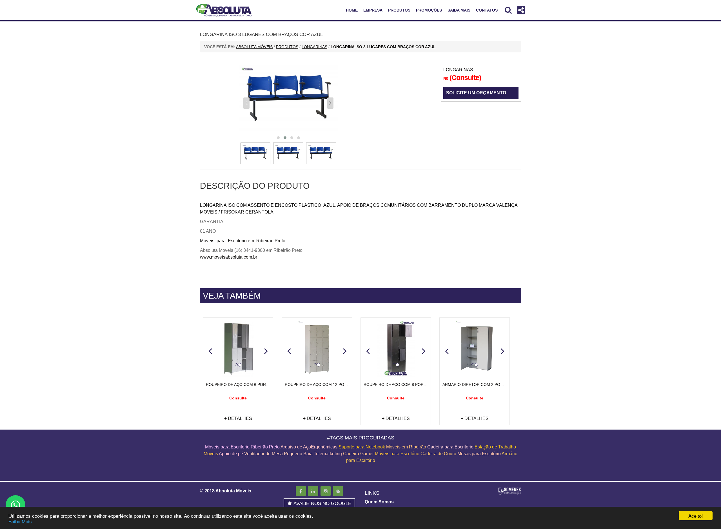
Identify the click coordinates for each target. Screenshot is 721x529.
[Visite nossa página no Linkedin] (313, 491)
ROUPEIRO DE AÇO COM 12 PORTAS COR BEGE (330, 384)
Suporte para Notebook (362, 446)
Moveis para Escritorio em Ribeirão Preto (242, 240)
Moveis (211, 453)
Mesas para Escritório (479, 453)
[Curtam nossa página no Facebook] (301, 491)
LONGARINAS (458, 69)
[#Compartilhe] (521, 10)
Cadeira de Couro (438, 453)
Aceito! (695, 515)
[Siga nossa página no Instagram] (326, 491)
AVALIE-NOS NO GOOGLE (322, 503)
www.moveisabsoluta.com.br (228, 257)
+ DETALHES (238, 418)
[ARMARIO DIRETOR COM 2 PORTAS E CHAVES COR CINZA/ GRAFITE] (474, 349)
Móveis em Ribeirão (406, 446)
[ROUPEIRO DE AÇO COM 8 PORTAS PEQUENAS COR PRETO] (396, 349)
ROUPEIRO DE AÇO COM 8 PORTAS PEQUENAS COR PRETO (421, 384)
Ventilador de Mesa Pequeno (273, 453)
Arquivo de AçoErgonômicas (309, 446)
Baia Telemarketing (322, 453)
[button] (210, 351)
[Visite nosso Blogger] (338, 491)
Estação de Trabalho (495, 446)
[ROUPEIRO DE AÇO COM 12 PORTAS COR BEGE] (317, 349)
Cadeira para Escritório (450, 446)
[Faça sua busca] (508, 10)
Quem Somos (379, 501)
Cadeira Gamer (358, 453)
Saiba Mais (20, 521)
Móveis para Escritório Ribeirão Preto (242, 446)
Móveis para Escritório (397, 453)
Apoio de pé (231, 453)
